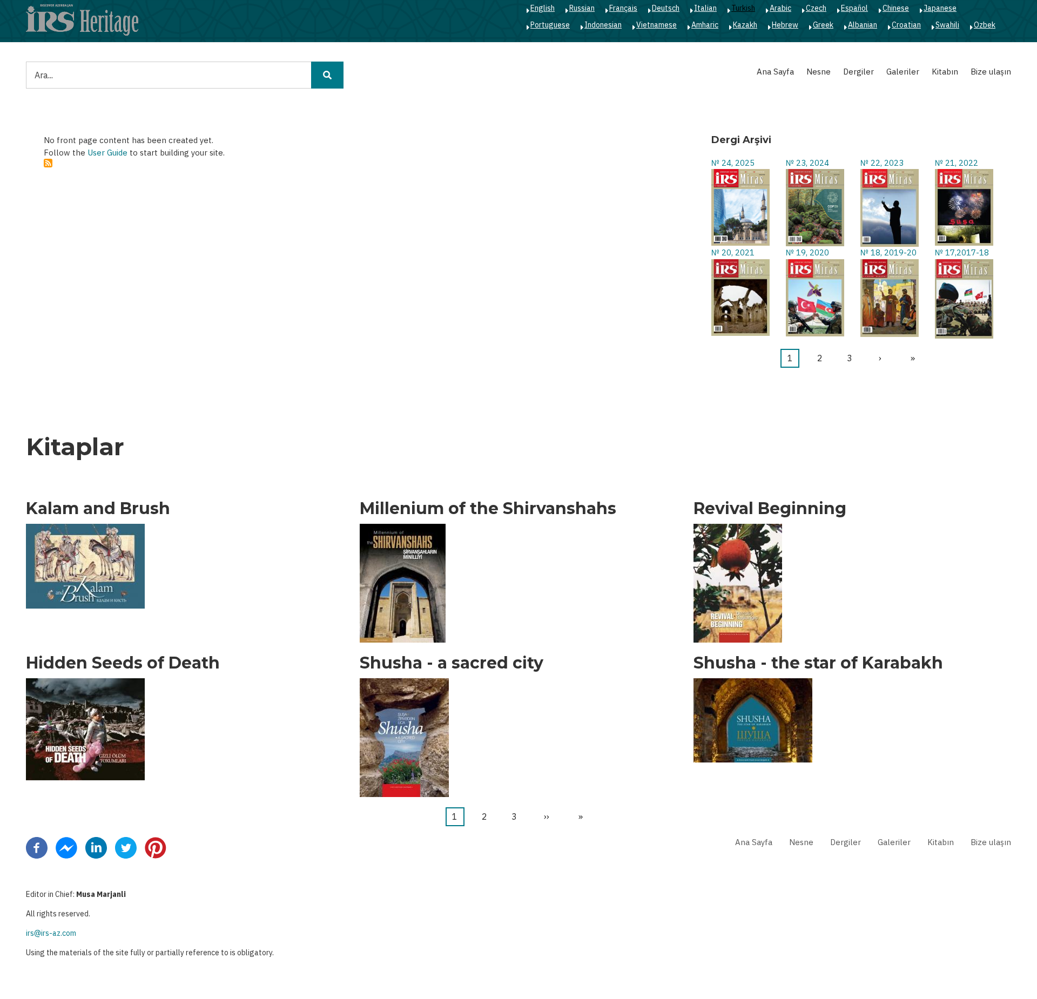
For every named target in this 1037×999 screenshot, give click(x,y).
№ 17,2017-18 (962, 252)
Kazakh (745, 25)
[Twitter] (126, 847)
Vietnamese (656, 25)
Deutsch (665, 8)
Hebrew (785, 25)
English (542, 8)
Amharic (704, 25)
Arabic (780, 8)
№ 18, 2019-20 (888, 252)
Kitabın (945, 71)
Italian (705, 8)
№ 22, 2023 (882, 163)
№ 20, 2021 (733, 252)
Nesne (818, 71)
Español (854, 8)
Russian (582, 8)
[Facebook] (37, 847)
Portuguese (550, 25)
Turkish (743, 8)
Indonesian (603, 25)
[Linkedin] (96, 847)
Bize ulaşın (991, 71)
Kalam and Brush (98, 508)
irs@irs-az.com (51, 933)
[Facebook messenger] (66, 847)
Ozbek (984, 25)
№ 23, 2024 (807, 163)
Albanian (862, 25)
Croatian (906, 25)
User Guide (107, 152)
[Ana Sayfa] (82, 19)
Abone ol (48, 163)
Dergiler (858, 71)
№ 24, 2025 (733, 163)
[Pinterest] (155, 847)
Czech (816, 8)
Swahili (947, 25)
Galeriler (902, 71)
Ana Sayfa (775, 71)
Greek (823, 25)
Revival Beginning (769, 508)
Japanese (940, 8)
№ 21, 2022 (956, 163)
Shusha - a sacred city (451, 663)
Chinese (896, 8)
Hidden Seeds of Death (123, 663)
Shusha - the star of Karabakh (818, 663)
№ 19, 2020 (807, 252)
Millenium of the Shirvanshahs (488, 508)
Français (623, 8)
